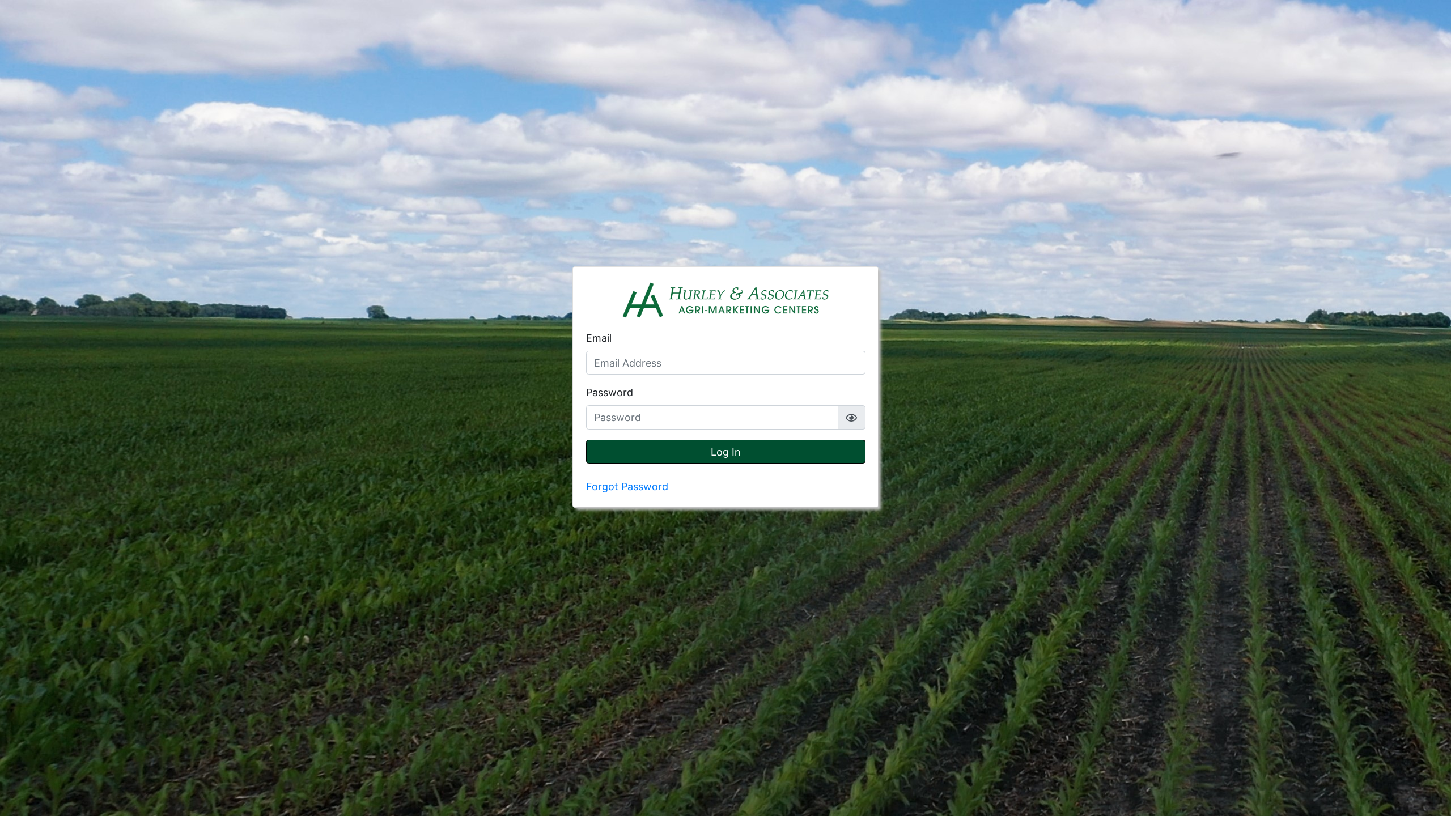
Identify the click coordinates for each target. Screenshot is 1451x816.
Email (599, 338)
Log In (726, 452)
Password (609, 392)
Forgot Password (627, 486)
